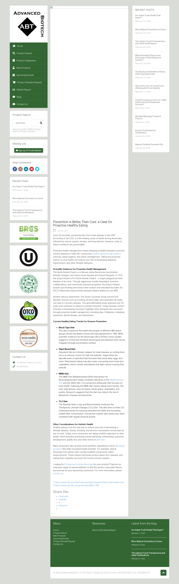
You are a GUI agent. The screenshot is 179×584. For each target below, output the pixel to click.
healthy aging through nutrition (106, 254)
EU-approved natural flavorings (78, 464)
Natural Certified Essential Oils (149, 144)
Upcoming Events (25, 75)
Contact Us (22, 104)
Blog (19, 97)
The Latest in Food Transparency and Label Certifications (27, 211)
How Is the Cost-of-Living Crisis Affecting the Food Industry (149, 87)
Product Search (24, 53)
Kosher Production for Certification (145, 131)
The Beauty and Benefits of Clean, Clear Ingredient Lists (150, 73)
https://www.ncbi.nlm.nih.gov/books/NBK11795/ (77, 485)
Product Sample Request (29, 82)
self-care (100, 439)
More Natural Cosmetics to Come (28, 198)
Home (20, 46)
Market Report (24, 89)
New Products (23, 68)
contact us (58, 473)
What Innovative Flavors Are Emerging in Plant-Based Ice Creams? (148, 57)
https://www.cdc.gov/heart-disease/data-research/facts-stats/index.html (89, 482)
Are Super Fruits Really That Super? (29, 186)
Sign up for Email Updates (30, 150)
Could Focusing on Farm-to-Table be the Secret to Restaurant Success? (150, 102)
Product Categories (26, 60)
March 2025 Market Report (104, 530)
